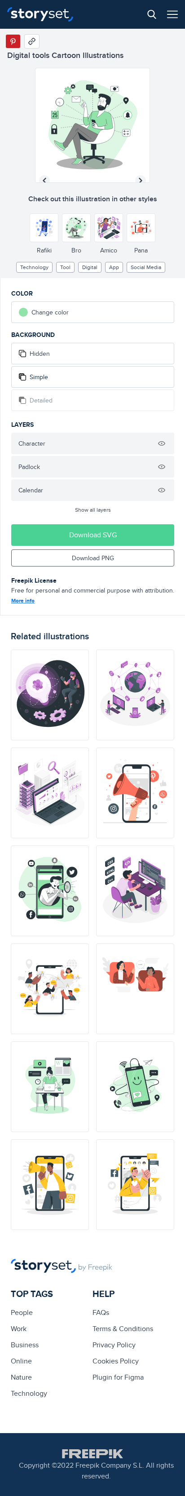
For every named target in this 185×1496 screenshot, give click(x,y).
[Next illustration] (140, 180)
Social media (146, 267)
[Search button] (151, 14)
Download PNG (93, 557)
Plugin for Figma (118, 1377)
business (25, 1345)
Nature (21, 1377)
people (22, 1312)
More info (23, 600)
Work (18, 1328)
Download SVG (93, 535)
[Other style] (44, 227)
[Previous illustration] (44, 180)
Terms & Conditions (122, 1328)
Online (21, 1361)
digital (89, 267)
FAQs (100, 1312)
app (114, 267)
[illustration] (50, 695)
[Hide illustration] (161, 443)
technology (34, 267)
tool (65, 267)
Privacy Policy (114, 1345)
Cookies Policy (115, 1361)
